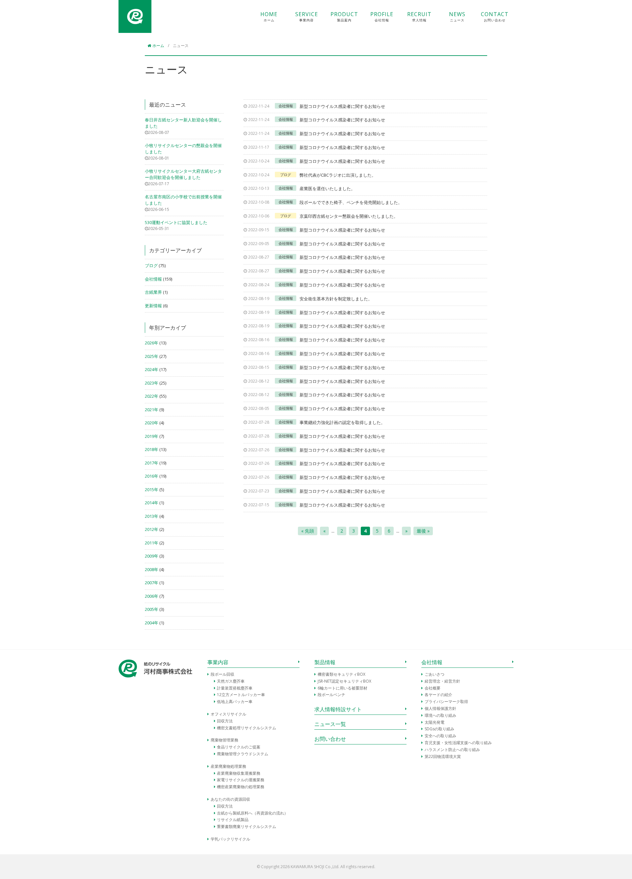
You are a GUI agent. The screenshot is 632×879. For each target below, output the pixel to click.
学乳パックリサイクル (230, 839)
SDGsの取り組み (439, 729)
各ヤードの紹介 (438, 694)
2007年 (151, 583)
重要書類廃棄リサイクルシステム (246, 826)
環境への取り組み (440, 715)
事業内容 (217, 662)
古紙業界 (153, 292)
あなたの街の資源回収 (230, 799)
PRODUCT (344, 17)
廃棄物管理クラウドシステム (242, 754)
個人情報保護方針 (440, 708)
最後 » (423, 531)
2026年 (151, 343)
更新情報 (153, 306)
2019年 (151, 436)
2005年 (151, 609)
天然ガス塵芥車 (231, 681)
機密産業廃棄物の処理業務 (240, 787)
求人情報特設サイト (338, 709)
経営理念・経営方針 (442, 681)
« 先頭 (307, 531)
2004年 (151, 623)
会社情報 (153, 279)
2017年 (151, 463)
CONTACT (495, 17)
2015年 (151, 489)
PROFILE (381, 17)
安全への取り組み (440, 736)
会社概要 (432, 688)
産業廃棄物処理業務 (228, 766)
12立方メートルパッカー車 (241, 694)
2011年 (151, 543)
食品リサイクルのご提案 (238, 747)
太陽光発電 (434, 722)
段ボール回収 (222, 674)
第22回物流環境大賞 (443, 756)
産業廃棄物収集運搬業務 (238, 773)
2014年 (151, 503)
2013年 (151, 516)
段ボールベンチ (331, 694)
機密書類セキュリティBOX (341, 674)
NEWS (457, 17)
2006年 (151, 596)
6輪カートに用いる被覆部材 (342, 688)
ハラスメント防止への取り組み (452, 749)
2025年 (151, 356)
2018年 (151, 449)
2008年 (151, 569)
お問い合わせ (330, 738)
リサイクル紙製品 (233, 819)
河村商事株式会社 (134, 16)
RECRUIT (419, 17)
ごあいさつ (434, 674)
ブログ (151, 265)
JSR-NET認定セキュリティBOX (344, 681)
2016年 (151, 476)
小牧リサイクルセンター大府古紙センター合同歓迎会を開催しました (183, 174)
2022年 (151, 396)
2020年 (151, 423)
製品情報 (324, 662)
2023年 (151, 383)
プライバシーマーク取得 (446, 701)
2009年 (151, 556)
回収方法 (225, 721)
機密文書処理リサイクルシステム (246, 728)
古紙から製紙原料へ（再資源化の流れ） (252, 813)
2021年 (151, 410)
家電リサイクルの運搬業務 (240, 780)
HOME (268, 17)
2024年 (151, 369)
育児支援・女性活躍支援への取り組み (458, 742)
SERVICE (306, 17)
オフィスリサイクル (228, 714)
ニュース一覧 (330, 724)
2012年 (151, 529)
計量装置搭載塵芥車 (234, 688)
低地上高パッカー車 (234, 701)
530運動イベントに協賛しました (176, 222)
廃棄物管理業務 (224, 740)
